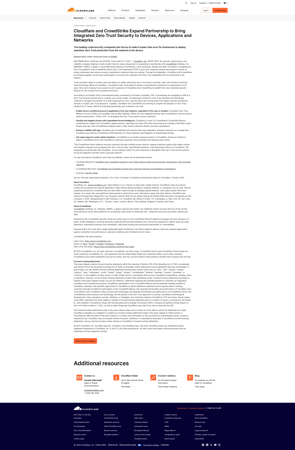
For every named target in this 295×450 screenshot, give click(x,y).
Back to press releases (85, 341)
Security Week (91, 173)
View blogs (200, 386)
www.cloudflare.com (97, 185)
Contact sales (220, 10)
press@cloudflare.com (94, 390)
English (114, 56)
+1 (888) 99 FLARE (213, 408)
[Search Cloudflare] (186, 3)
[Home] (81, 10)
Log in (206, 10)
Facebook (109, 244)
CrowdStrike (171, 64)
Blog (85, 244)
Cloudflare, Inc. (140, 61)
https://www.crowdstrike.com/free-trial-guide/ (114, 246)
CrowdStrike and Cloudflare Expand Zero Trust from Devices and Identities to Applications (136, 169)
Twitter (92, 244)
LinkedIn (100, 244)
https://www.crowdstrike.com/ (98, 241)
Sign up (193, 3)
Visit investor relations (167, 386)
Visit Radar (125, 386)
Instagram (120, 244)
